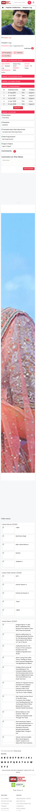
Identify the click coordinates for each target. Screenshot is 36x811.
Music (19, 795)
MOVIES (4, 795)
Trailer (3, 806)
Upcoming (5, 799)
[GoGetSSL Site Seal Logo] (18, 784)
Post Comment (28, 168)
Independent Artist (23, 799)
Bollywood (20, 801)
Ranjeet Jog (27, 7)
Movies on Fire (6, 801)
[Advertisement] (18, 499)
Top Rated (5, 804)
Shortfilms (7, 56)
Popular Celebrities (13, 7)
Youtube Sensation (23, 804)
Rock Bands (20, 809)
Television (19, 53)
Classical (20, 806)
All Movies (5, 809)
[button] (33, 2)
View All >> (18, 108)
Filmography (8, 53)
